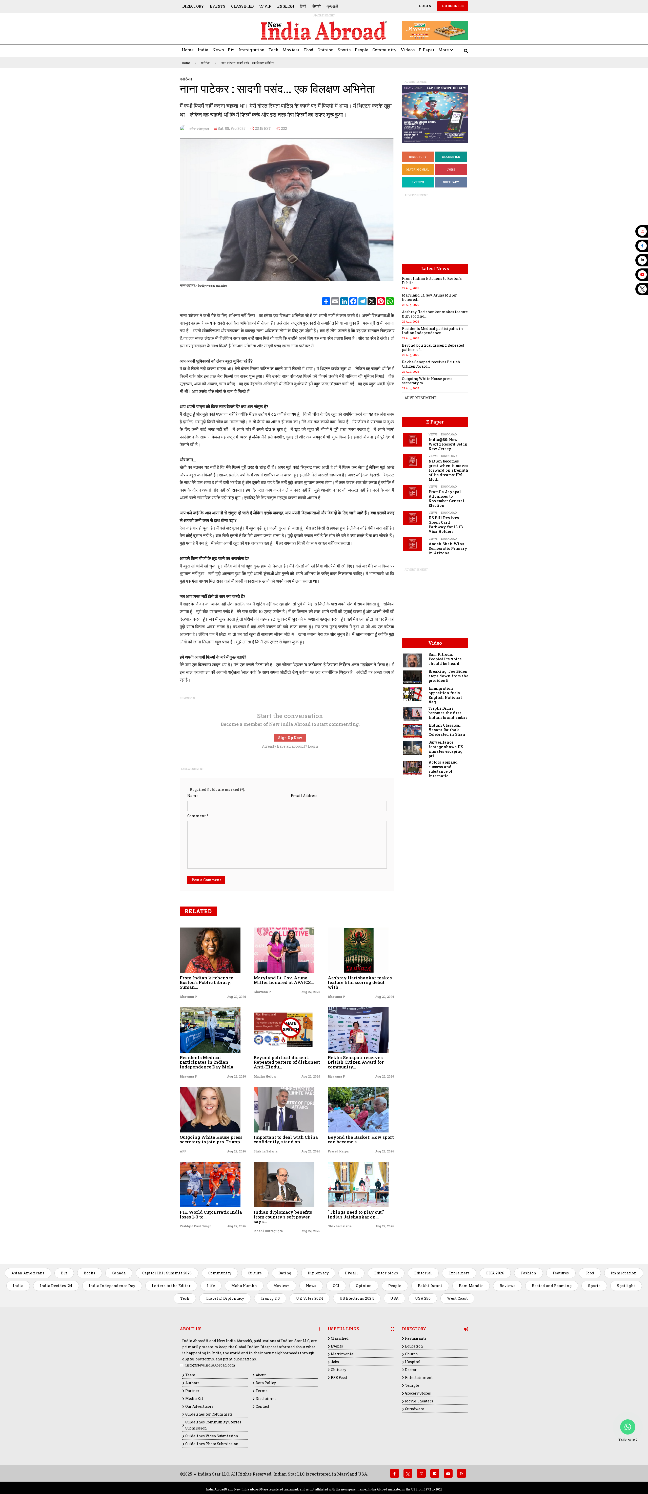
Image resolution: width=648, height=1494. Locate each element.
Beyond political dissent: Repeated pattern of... (433, 347)
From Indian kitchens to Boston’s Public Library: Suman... (206, 982)
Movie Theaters (419, 1401)
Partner (192, 1390)
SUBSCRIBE (452, 6)
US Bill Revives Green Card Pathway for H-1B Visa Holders (446, 524)
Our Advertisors (199, 1406)
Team (190, 1375)
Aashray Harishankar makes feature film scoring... (435, 314)
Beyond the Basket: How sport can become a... (361, 1139)
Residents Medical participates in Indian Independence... (432, 330)
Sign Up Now (290, 737)
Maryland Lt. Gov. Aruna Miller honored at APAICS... (284, 980)
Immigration (251, 49)
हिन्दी (303, 6)
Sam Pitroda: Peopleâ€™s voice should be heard (445, 659)
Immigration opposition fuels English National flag (445, 695)
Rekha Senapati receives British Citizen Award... (431, 364)
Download (449, 434)
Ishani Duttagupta (268, 1231)
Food (308, 49)
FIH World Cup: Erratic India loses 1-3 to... (211, 1214)
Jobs (451, 169)
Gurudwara (414, 1408)
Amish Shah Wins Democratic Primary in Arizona (448, 548)
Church (411, 1354)
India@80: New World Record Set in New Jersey (448, 444)
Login (425, 6)
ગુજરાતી (332, 6)
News (218, 49)
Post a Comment (206, 879)
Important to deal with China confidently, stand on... (286, 1139)
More (444, 49)
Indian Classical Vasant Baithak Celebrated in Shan (447, 730)
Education (414, 1346)
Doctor (411, 1369)
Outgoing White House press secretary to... (427, 380)
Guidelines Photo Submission (211, 1443)
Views (433, 434)
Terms (262, 1390)
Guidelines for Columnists (209, 1414)
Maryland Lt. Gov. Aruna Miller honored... (429, 297)
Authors (192, 1382)
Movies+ (291, 49)
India (203, 49)
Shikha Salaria (265, 1151)
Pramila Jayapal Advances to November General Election (446, 498)
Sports (344, 49)
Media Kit (194, 1398)
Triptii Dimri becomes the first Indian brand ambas (448, 713)
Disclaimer (266, 1398)
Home (188, 49)
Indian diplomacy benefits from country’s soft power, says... (283, 1216)
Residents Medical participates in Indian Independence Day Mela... (208, 1062)
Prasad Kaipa (338, 1151)
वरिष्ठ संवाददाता (198, 129)
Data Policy (266, 1382)
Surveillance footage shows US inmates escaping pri (446, 749)
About (261, 1375)
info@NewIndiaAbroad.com (210, 1365)
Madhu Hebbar (265, 1076)
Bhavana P (188, 997)
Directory (193, 6)
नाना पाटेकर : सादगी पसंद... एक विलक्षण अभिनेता (247, 63)
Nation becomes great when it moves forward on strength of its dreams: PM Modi (448, 470)
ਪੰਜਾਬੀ (316, 6)
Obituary (451, 182)
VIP (267, 6)
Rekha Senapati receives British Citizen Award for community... (356, 1062)
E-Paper (426, 49)
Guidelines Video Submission (211, 1436)
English (285, 6)
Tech (273, 49)
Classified (242, 6)
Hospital (413, 1361)
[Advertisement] (214, 30)
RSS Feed (339, 1377)
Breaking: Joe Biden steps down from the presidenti (448, 676)
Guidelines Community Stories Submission (213, 1425)
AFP (183, 1151)
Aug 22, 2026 (236, 997)
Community (384, 49)
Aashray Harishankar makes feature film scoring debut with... (360, 982)
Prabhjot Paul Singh (196, 1226)
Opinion (325, 49)
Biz (231, 49)
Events (217, 6)
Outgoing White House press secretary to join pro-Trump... (211, 1139)
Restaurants (416, 1338)
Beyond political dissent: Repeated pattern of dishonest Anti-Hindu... (287, 1062)
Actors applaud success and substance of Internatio (443, 769)
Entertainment (419, 1377)
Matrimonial (418, 169)
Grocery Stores (418, 1393)
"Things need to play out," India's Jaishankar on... (356, 1214)
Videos (408, 49)
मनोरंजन (206, 63)
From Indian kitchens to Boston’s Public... (432, 280)
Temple (412, 1385)
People (361, 49)
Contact (262, 1406)
